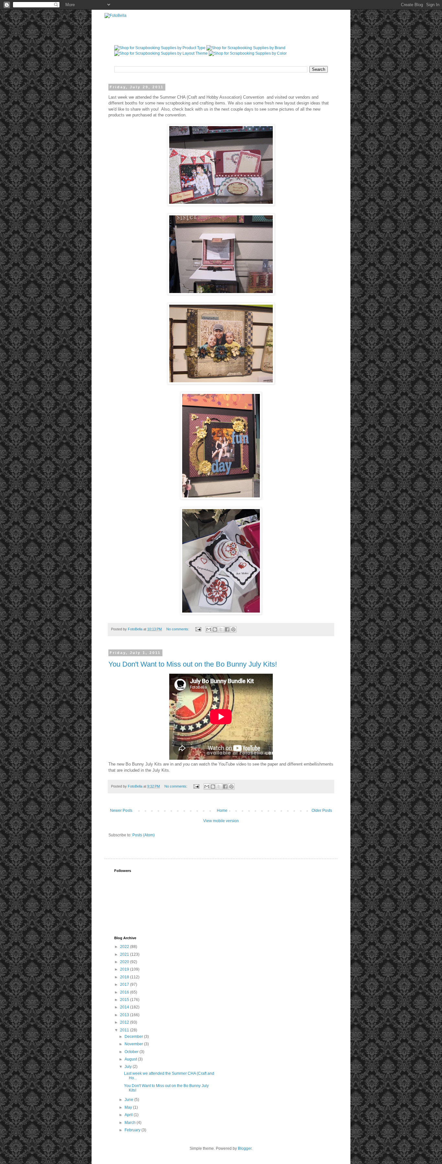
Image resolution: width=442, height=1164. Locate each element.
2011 (125, 1030)
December (134, 1036)
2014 (125, 1007)
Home (222, 810)
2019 (125, 969)
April (129, 1115)
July (129, 1066)
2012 (125, 1022)
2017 (125, 984)
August (131, 1059)
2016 (125, 992)
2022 (125, 946)
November (134, 1044)
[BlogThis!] (215, 629)
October (132, 1052)
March (131, 1122)
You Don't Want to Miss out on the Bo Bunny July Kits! (192, 664)
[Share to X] (221, 629)
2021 (125, 954)
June (129, 1099)
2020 (125, 962)
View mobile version (221, 821)
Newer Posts (121, 810)
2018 (125, 977)
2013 (125, 1015)
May (129, 1107)
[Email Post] (198, 629)
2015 (125, 999)
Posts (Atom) (143, 835)
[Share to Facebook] (227, 629)
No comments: (178, 629)
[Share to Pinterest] (233, 629)
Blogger (244, 1148)
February (133, 1130)
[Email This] (208, 629)
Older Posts (322, 810)
